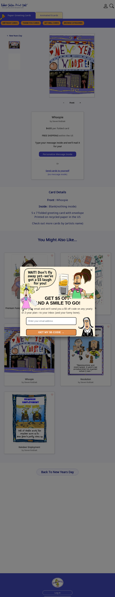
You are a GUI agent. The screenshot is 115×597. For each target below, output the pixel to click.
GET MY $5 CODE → (51, 332)
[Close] (91, 270)
